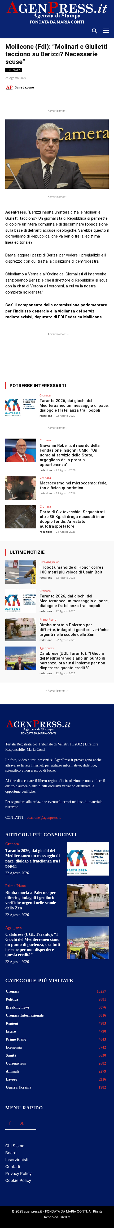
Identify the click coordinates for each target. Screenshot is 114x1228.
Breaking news (49, 561)
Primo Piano (48, 619)
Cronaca (14, 70)
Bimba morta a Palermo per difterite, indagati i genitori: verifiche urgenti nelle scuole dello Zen (74, 630)
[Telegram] (76, 100)
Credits (65, 1217)
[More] (101, 358)
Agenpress (47, 648)
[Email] (64, 100)
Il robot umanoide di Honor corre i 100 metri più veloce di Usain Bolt (71, 570)
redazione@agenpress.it (43, 818)
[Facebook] (27, 100)
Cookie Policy (18, 1180)
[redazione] (10, 87)
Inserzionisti (16, 1159)
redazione (26, 87)
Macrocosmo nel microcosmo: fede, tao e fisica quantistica (73, 485)
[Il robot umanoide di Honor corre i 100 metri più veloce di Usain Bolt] (20, 572)
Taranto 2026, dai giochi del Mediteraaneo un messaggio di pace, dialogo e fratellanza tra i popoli (74, 405)
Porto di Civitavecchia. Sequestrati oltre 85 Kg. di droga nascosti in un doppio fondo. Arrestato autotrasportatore (73, 519)
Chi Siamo (14, 1145)
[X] (39, 100)
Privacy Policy (18, 1173)
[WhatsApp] (51, 100)
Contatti (12, 1166)
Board (10, 1152)
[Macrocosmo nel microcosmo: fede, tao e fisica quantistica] (20, 488)
